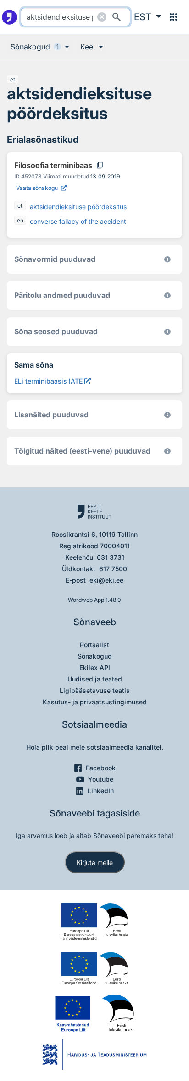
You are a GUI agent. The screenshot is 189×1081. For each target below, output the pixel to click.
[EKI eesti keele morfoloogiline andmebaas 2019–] (167, 259)
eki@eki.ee (106, 580)
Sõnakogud (95, 656)
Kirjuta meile (95, 862)
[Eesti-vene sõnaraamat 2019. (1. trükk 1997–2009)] (167, 451)
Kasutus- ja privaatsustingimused (95, 702)
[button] (147, 16)
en (20, 220)
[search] (75, 17)
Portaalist (94, 645)
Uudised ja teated (94, 679)
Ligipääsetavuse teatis (95, 690)
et (12, 79)
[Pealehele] (9, 17)
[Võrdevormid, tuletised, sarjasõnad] (167, 331)
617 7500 (113, 569)
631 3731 (110, 557)
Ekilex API (94, 667)
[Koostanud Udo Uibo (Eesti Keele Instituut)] (167, 295)
